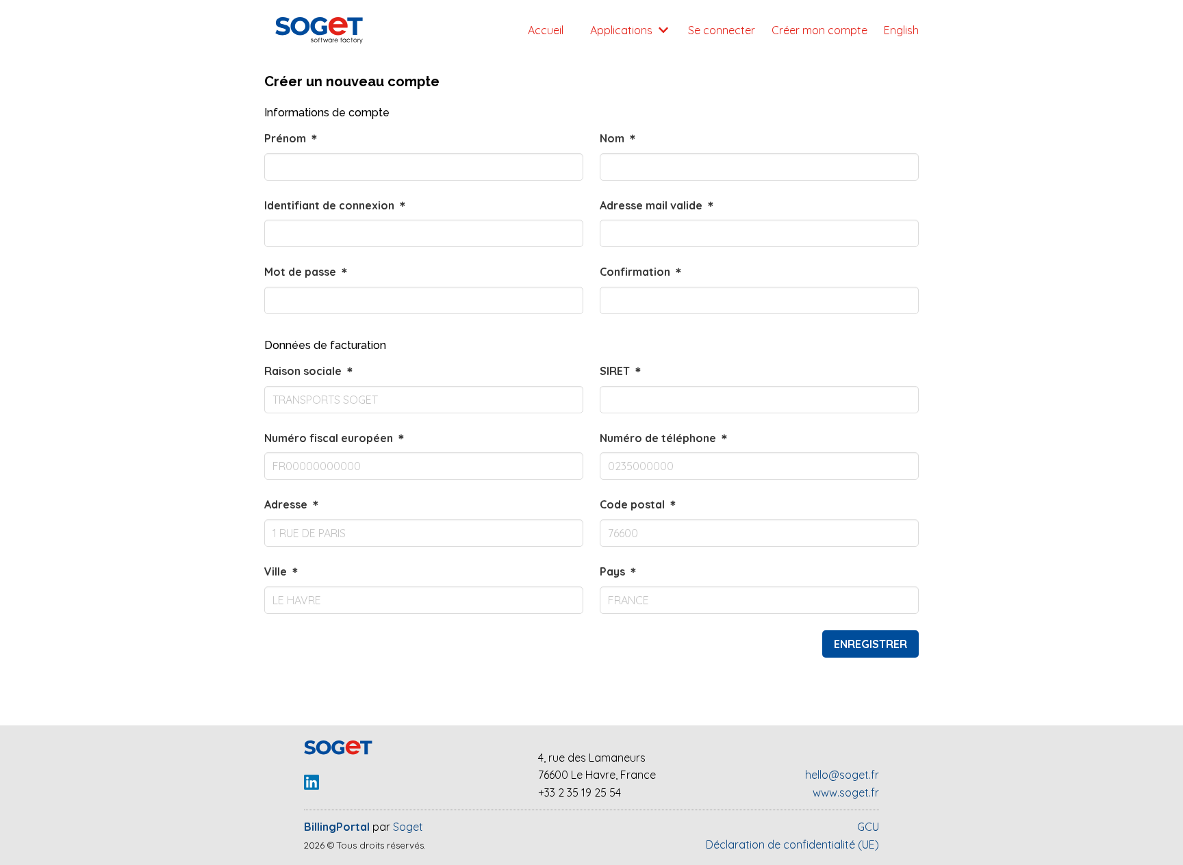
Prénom (292, 138)
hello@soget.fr (842, 775)
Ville (282, 571)
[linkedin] (311, 788)
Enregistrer (870, 644)
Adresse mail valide (658, 205)
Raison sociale (309, 371)
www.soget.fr (846, 792)
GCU (868, 827)
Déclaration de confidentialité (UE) (792, 844)
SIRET (622, 371)
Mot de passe (307, 272)
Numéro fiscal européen (335, 438)
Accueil (545, 30)
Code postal (639, 504)
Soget (408, 827)
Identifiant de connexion (336, 205)
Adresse (292, 504)
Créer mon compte (819, 30)
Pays (619, 571)
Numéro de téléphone (665, 438)
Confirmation (642, 272)
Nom (619, 138)
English (901, 30)
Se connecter (721, 30)
